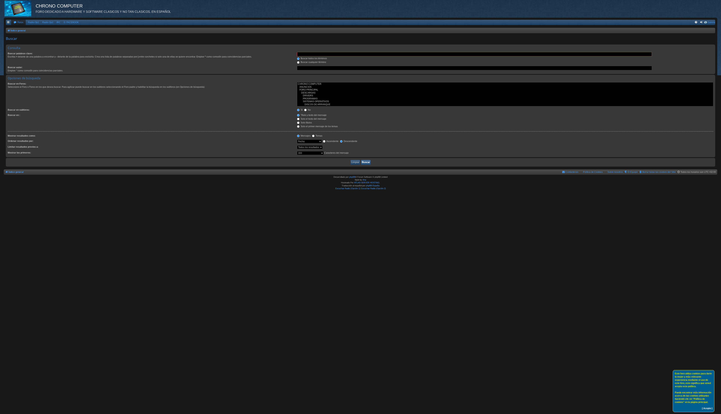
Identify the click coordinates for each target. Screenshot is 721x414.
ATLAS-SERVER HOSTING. (367, 182)
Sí (301, 110)
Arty (364, 180)
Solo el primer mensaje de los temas (319, 126)
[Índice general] (20, 8)
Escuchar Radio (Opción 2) (373, 188)
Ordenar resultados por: (20, 141)
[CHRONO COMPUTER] (505, 84)
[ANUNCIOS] (505, 87)
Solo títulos (306, 122)
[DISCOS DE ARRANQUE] (505, 104)
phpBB (352, 177)
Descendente (350, 141)
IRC (58, 22)
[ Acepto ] (707, 408)
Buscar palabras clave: (20, 53)
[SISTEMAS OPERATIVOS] (505, 101)
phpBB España (372, 185)
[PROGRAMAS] (505, 98)
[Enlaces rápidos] (8, 22)
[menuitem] (18, 22)
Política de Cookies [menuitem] (593, 172)
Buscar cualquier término (313, 62)
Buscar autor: (15, 67)
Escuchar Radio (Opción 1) (347, 188)
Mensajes (305, 135)
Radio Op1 (33, 22)
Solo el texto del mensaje (313, 119)
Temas (318, 135)
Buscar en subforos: (19, 110)
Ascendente (332, 141)
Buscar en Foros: (17, 83)
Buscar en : (14, 115)
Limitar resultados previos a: (23, 147)
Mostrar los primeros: (19, 152)
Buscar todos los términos (313, 58)
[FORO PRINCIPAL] (505, 89)
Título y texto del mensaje (313, 115)
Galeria (711, 22)
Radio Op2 (47, 22)
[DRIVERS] (505, 95)
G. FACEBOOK (71, 22)
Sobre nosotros (615, 172)
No (309, 110)
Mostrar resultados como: (21, 135)
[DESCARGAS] (505, 92)
